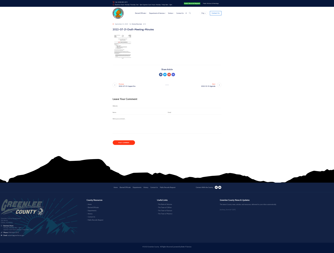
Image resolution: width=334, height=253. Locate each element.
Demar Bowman (137, 24)
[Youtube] (219, 187)
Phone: (11, 232)
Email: (13, 235)
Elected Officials (140, 13)
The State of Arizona (165, 204)
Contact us (180, 13)
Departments (137, 187)
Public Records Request (167, 187)
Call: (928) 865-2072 (121, 2)
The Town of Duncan (165, 210)
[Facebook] (160, 74)
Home (116, 187)
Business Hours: (8, 226)
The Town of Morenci (165, 214)
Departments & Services (157, 13)
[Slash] (167, 85)
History (146, 187)
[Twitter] (165, 74)
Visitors (170, 13)
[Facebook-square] (216, 187)
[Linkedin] (173, 74)
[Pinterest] (169, 74)
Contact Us (154, 187)
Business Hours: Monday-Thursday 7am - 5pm (129, 5)
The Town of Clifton (165, 207)
